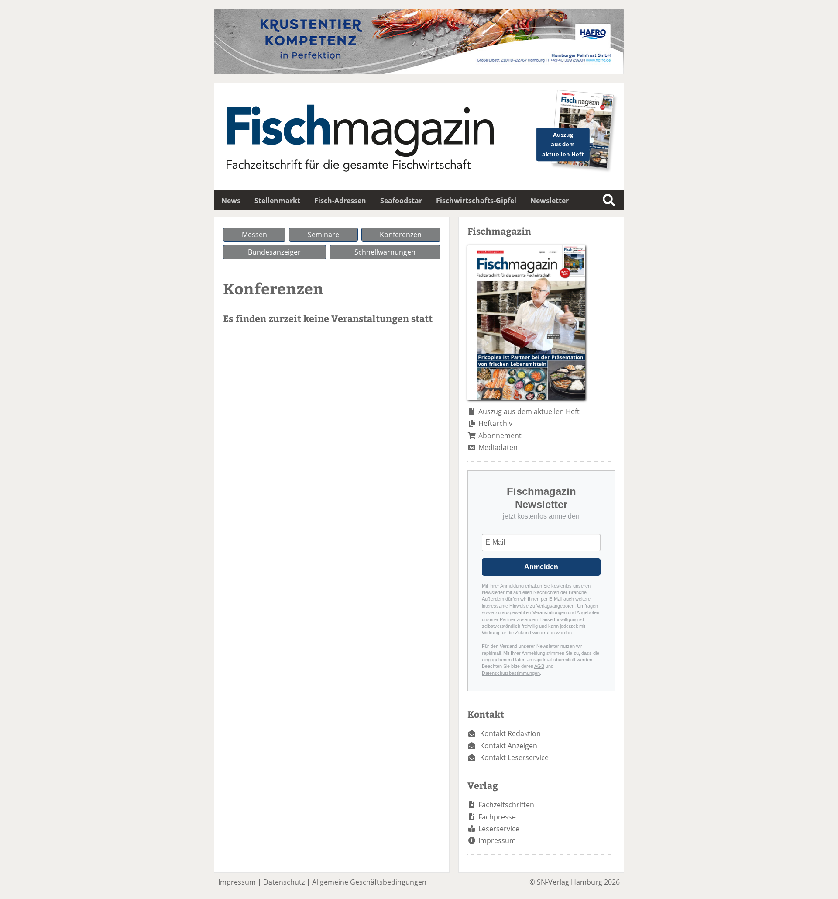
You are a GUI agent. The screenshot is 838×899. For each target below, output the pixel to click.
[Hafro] (419, 71)
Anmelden (541, 567)
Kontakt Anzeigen (508, 745)
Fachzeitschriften (506, 804)
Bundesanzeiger (274, 252)
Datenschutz (284, 882)
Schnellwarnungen (385, 252)
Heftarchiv (495, 423)
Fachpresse (497, 817)
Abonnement (500, 435)
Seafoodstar (401, 200)
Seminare (323, 234)
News (230, 200)
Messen (254, 234)
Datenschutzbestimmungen (511, 673)
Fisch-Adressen (340, 200)
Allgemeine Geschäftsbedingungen (369, 882)
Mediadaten (498, 447)
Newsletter (549, 200)
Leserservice (498, 828)
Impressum (497, 840)
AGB (539, 666)
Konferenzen (401, 234)
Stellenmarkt (277, 200)
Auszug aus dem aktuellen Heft (529, 411)
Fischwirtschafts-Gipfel (476, 200)
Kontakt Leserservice (514, 757)
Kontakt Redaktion (510, 733)
